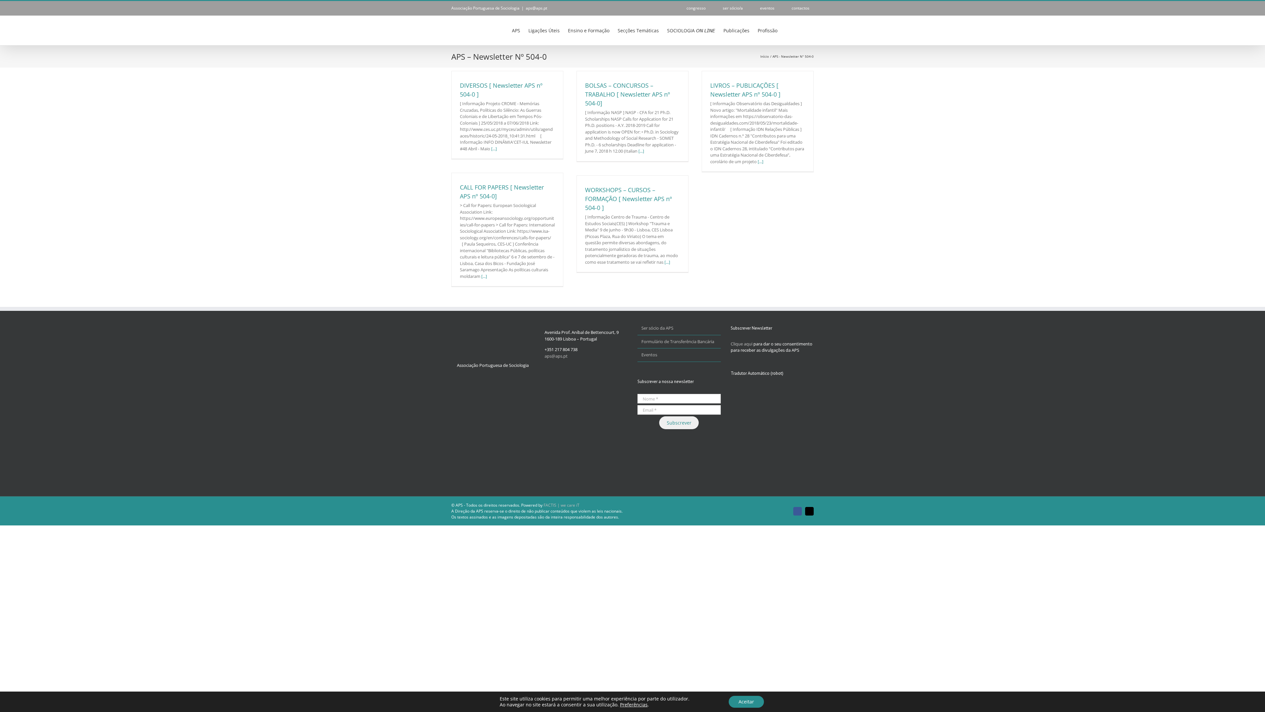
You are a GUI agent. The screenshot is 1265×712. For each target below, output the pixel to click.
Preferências (634, 705)
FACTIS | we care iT (561, 505)
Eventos (649, 355)
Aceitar (746, 701)
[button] (803, 30)
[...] (494, 149)
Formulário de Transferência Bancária (677, 341)
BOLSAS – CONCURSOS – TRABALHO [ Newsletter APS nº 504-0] (627, 94)
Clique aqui (741, 344)
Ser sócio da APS (657, 328)
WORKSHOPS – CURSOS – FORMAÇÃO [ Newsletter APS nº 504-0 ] (628, 199)
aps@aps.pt (536, 8)
